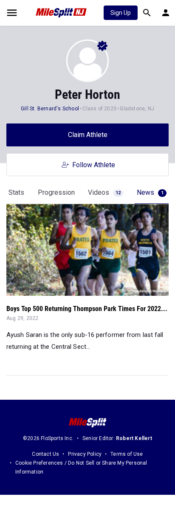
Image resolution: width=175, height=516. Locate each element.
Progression (56, 192)
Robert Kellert (134, 438)
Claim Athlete (87, 135)
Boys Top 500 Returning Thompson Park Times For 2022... (86, 309)
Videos (104, 192)
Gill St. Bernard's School (50, 109)
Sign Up (120, 12)
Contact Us (45, 454)
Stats (16, 192)
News (150, 192)
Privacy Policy (85, 454)
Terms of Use (126, 454)
